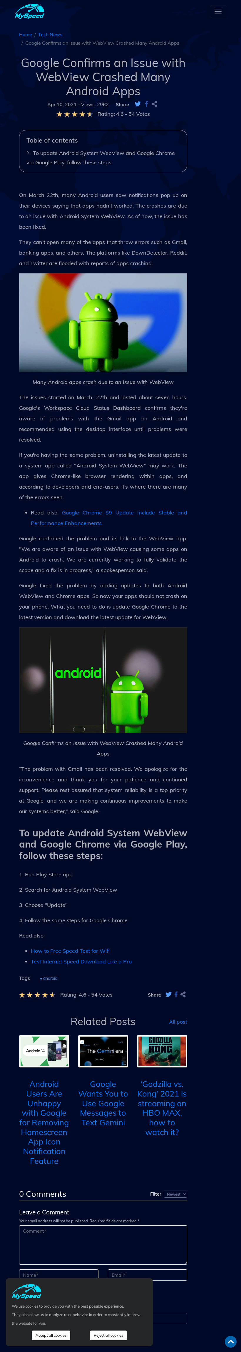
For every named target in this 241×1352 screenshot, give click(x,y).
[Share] (154, 104)
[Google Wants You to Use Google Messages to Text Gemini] (103, 1050)
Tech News (50, 34)
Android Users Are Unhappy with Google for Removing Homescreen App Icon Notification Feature (44, 1122)
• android (48, 978)
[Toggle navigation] (218, 11)
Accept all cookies (51, 1335)
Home (25, 34)
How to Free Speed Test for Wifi (70, 950)
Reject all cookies (108, 1335)
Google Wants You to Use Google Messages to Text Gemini (103, 1103)
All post (178, 1021)
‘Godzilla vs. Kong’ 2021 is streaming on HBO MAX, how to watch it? (162, 1108)
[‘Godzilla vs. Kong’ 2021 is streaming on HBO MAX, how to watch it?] (162, 1050)
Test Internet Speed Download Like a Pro (81, 961)
